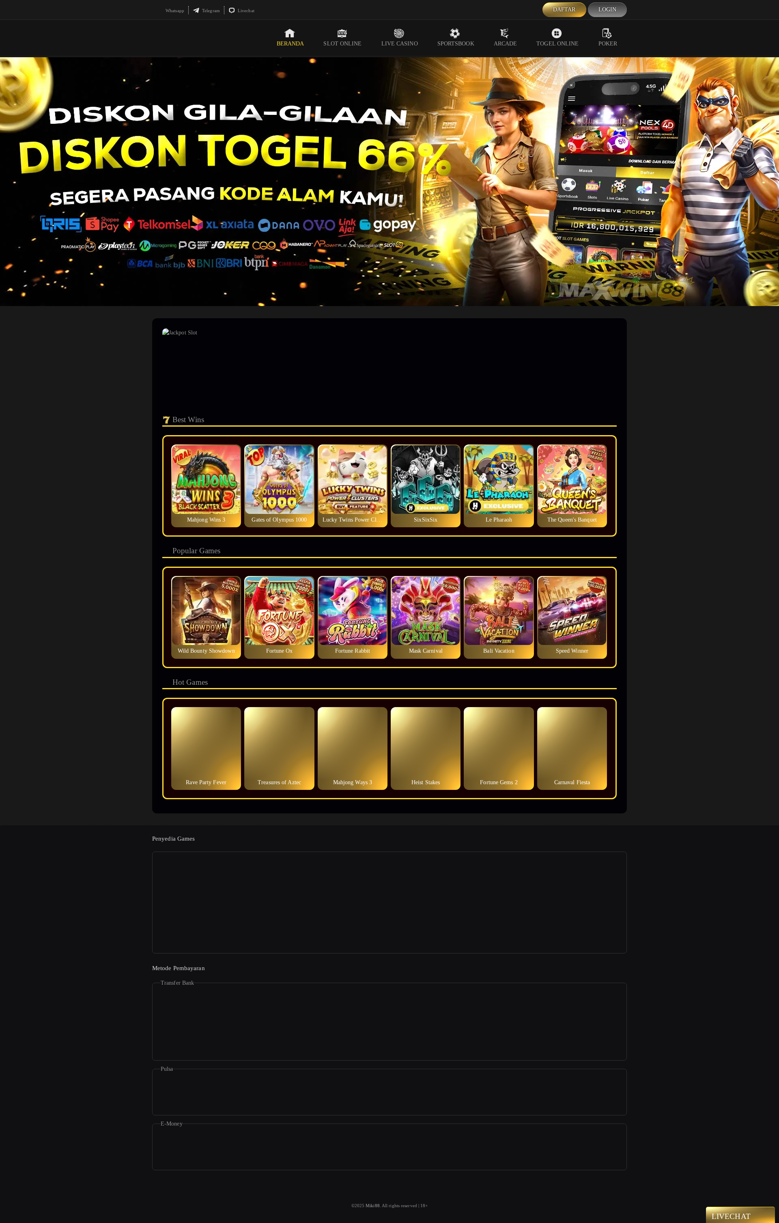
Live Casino (399, 44)
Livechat (245, 10)
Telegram (210, 10)
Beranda (290, 44)
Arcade (505, 44)
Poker (608, 44)
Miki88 (373, 1205)
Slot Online (342, 44)
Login (607, 9)
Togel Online (557, 44)
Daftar (564, 9)
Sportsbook (455, 44)
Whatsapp (174, 10)
